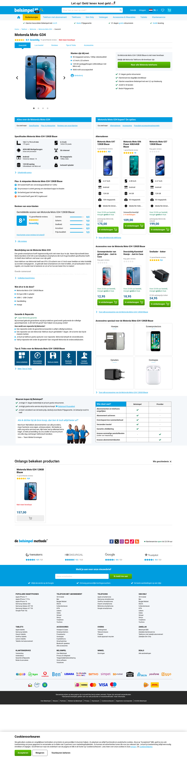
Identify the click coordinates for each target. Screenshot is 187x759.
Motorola (33, 29)
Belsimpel (61, 650)
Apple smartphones (104, 597)
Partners (63, 701)
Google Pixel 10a (21, 611)
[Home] (19, 17)
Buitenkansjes (31, 17)
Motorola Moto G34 (45, 29)
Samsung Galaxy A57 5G (24, 606)
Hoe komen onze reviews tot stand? (31, 235)
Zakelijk (143, 627)
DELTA (59, 604)
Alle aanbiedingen (145, 653)
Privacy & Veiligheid (63, 656)
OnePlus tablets (21, 636)
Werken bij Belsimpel (75, 701)
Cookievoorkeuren (108, 701)
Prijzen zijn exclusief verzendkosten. (119, 694)
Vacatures (60, 662)
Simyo (59, 617)
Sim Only (90, 17)
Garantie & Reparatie (23, 658)
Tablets (143, 17)
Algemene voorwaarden (124, 701)
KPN (58, 608)
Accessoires (127, 126)
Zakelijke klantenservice (147, 632)
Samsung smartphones (106, 599)
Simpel (59, 615)
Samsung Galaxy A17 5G (24, 608)
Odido (59, 613)
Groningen (101, 653)
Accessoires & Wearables (124, 17)
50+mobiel (60, 597)
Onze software (61, 660)
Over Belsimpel (62, 653)
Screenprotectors (62, 632)
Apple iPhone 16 (21, 601)
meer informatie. (119, 696)
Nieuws (55, 701)
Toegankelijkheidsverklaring (66, 658)
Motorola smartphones (105, 606)
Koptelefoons (61, 639)
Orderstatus (20, 656)
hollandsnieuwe (62, 606)
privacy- (134, 747)
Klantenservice (158, 17)
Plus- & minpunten (48, 126)
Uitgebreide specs (25, 172)
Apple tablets (20, 630)
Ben (58, 599)
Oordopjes (60, 636)
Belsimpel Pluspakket (66, 406)
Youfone (59, 622)
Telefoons (76, 17)
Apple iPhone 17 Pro (23, 599)
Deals (141, 650)
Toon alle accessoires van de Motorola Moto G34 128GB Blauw (123, 312)
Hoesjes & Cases (62, 630)
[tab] (34, 108)
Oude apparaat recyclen (106, 636)
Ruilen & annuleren (22, 660)
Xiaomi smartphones (105, 604)
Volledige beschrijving (26, 278)
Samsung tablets (21, 632)
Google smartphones (105, 608)
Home (17, 29)
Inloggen (142, 10)
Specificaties (34, 126)
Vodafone (60, 620)
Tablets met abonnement (24, 641)
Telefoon (24, 29)
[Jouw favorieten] (163, 10)
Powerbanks (61, 634)
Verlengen (103, 17)
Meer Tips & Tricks (25, 369)
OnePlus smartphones (105, 601)
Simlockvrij (78, 75)
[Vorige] (17, 77)
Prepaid (100, 634)
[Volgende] (64, 77)
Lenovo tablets (21, 639)
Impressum (95, 701)
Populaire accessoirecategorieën (147, 126)
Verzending (19, 653)
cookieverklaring (146, 747)
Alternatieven (115, 126)
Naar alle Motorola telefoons (110, 238)
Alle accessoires (62, 646)
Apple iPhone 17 (21, 597)
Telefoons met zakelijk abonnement (151, 634)
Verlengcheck (102, 630)
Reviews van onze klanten (67, 126)
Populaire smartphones (27, 594)
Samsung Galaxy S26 (23, 604)
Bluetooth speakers (63, 643)
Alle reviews (22, 241)
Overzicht (57, 29)
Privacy (86, 701)
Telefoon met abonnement (55, 17)
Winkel (101, 650)
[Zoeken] (121, 10)
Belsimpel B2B (143, 630)
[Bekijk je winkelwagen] (169, 10)
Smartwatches (62, 641)
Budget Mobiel (61, 601)
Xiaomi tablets (21, 634)
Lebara (59, 611)
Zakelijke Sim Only (145, 636)
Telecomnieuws (103, 632)
